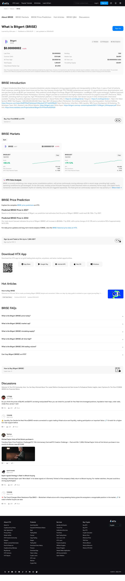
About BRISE (7, 17)
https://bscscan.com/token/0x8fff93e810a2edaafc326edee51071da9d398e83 (29, 103)
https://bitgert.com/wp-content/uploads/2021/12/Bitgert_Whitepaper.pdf (90, 105)
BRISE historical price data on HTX (65, 228)
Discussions (84, 17)
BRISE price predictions (25, 205)
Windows (96, 264)
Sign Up (118, 28)
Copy (57, 155)
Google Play (44, 264)
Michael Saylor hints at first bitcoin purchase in (17, 439)
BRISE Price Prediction (41, 17)
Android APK (61, 264)
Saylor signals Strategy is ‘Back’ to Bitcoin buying (18, 476)
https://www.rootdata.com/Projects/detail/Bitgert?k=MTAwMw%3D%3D (30, 107)
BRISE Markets (22, 17)
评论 (5, 408)
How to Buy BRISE (8, 291)
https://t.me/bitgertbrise (100, 99)
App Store (27, 264)
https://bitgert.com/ (47, 105)
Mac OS (78, 264)
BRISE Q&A (72, 17)
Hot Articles (59, 17)
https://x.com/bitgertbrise (74, 99)
